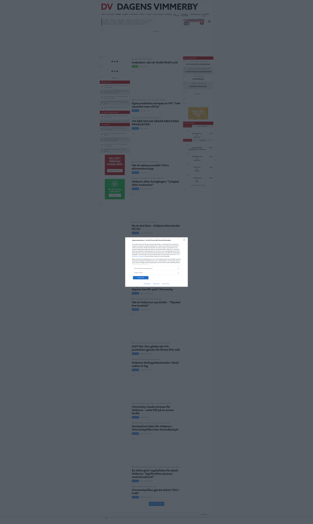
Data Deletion (147, 283)
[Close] (184, 240)
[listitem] (156, 268)
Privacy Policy (165, 283)
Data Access (156, 283)
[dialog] (156, 262)
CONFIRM (140, 277)
